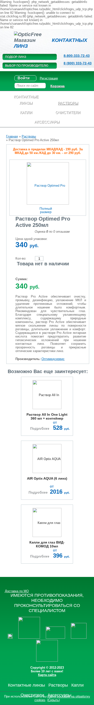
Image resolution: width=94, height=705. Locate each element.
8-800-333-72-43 (77, 56)
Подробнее (39, 428)
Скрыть (53, 700)
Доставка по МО (17, 591)
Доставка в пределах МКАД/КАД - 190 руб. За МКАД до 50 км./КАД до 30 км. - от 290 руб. (48, 151)
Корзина (57, 86)
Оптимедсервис (53, 359)
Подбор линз (15, 57)
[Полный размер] (48, 183)
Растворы (29, 136)
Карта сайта (47, 675)
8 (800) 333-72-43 (78, 63)
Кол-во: (20, 258)
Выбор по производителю (26, 65)
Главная (12, 136)
